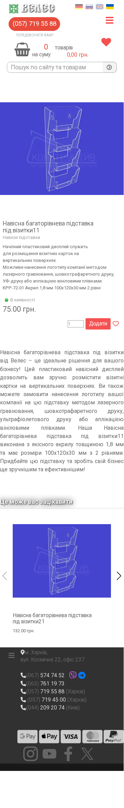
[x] (87, 753)
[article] (62, 206)
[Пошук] (110, 67)
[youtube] (49, 753)
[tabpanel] (72, 48)
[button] (34, 24)
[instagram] (30, 753)
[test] (27, 736)
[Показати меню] (110, 20)
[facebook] (68, 753)
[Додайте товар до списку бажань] (115, 324)
